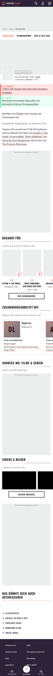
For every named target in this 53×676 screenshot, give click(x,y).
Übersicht (8, 35)
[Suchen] (36, 3)
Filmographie (24, 35)
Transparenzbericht (35, 652)
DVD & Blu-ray (42, 35)
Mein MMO (31, 665)
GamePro (9, 665)
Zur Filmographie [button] (26, 296)
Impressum (10, 645)
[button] (12, 672)
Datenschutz (11, 652)
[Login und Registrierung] (42, 3)
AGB (28, 645)
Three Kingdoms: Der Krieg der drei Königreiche (32, 285)
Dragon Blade (17, 136)
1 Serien (33, 113)
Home (4, 29)
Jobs (7, 658)
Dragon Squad (9, 343)
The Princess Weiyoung (14, 144)
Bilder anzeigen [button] (26, 494)
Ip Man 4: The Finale (11, 283)
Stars (11, 29)
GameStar (30, 658)
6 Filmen (19, 113)
